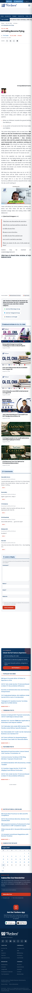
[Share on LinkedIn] (10, 41)
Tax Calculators (5, 974)
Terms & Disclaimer (13, 984)
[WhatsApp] (21, 941)
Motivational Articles (15, 295)
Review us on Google (11, 317)
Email (4, 590)
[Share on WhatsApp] (14, 41)
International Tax (5, 958)
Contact (19, 971)
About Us (19, 964)
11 (7, 859)
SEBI (18, 950)
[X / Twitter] (6, 941)
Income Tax (8, 16)
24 (3, 865)
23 (28, 862)
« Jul (2, 870)
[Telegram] (25, 941)
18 (7, 862)
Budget (14, 16)
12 (11, 859)
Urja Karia (26, 295)
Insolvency (19, 955)
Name (5, 583)
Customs (3, 953)
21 (20, 862)
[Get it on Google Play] (10, 923)
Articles (15, 23)
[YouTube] (10, 941)
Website (5, 596)
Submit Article (20, 967)
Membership (20, 974)
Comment (6, 565)
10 (3, 859)
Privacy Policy (4, 984)
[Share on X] (7, 41)
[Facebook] (2, 941)
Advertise (19, 969)
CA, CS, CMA (9, 23)
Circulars (3, 967)
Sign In (27, 1)
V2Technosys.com (5, 981)
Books (9, 1)
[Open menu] (29, 5)
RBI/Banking (20, 953)
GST (2, 950)
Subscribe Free (7, 894)
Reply (3, 487)
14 (20, 859)
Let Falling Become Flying (12, 31)
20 (16, 862)
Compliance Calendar (7, 971)
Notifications (4, 964)
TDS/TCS (3, 955)
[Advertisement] (16, 66)
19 (11, 862)
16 (28, 859)
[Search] (30, 16)
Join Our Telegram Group (13, 313)
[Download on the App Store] (21, 923)
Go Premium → (16, 667)
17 (3, 862)
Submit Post (19, 1)
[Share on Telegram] (17, 41)
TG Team (5, 35)
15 (24, 859)
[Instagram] (18, 941)
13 (15, 859)
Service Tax (21, 16)
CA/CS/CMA (20, 958)
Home (2, 16)
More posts (4, 706)
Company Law (20, 948)
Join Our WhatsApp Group (13, 309)
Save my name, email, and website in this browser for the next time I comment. (16, 603)
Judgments (4, 969)
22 (24, 862)
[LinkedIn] (14, 941)
